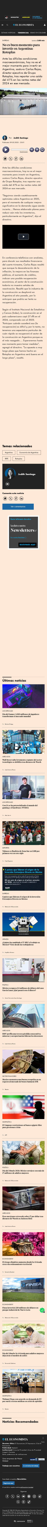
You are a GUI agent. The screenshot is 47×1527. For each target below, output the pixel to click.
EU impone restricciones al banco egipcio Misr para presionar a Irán (22, 1126)
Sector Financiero (9, 1076)
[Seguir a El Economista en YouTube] (23, 1496)
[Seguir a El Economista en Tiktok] (29, 1501)
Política (5, 985)
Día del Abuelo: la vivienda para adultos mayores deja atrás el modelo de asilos (23, 1354)
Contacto (12, 1452)
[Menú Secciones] (2, 25)
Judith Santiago (20, 138)
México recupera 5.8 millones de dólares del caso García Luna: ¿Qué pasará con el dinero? (23, 989)
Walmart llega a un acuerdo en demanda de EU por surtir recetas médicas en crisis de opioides (22, 1400)
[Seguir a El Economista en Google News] (18, 1501)
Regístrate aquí (8, 1483)
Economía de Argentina (29, 452)
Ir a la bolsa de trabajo (31, 1466)
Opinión (5, 939)
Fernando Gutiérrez (10, 1363)
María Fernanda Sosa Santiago (13, 998)
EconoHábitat (7, 1259)
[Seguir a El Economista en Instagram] (34, 1496)
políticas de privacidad (26, 1487)
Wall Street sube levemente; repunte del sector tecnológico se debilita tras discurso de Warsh (22, 761)
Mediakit (15, 1448)
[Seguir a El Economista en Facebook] (7, 1496)
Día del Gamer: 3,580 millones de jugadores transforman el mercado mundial (21, 715)
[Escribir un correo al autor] (7, 484)
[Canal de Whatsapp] (42, 1310)
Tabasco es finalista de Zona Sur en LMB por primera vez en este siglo (21, 852)
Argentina (9, 452)
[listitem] (5, 149)
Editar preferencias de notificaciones (14, 1454)
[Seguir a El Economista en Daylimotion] (39, 1496)
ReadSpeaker (24, 151)
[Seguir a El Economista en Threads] (23, 1501)
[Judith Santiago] (4, 137)
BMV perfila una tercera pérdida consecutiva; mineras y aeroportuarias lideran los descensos (22, 1035)
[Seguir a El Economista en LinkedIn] (18, 1496)
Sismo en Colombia (38, 33)
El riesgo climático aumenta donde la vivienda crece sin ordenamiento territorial (22, 1263)
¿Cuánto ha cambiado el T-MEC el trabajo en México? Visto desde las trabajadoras (21, 943)
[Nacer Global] (37, 1460)
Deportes (5, 848)
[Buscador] (7, 25)
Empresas (5, 40)
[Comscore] (19, 1521)
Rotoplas (18, 459)
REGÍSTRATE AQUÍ (27, 545)
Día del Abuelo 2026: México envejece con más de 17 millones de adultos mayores (23, 1172)
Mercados (6, 757)
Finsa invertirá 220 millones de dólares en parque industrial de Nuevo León (20, 1309)
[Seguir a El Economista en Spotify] (29, 1496)
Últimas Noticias (8, 33)
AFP (6, 1135)
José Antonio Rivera (10, 769)
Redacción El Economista (11, 906)
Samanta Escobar (9, 1272)
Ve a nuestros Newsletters (17, 538)
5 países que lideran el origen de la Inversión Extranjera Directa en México (21, 898)
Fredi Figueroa (9, 861)
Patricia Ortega (9, 724)
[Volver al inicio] (23, 1439)
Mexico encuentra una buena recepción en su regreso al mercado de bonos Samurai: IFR (21, 1080)
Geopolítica (7, 1122)
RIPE (6, 459)
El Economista (20, 1443)
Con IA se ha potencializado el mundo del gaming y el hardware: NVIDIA (20, 806)
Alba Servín (8, 815)
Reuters (7, 1089)
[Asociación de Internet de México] (30, 1521)
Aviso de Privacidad (20, 1450)
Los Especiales (7, 711)
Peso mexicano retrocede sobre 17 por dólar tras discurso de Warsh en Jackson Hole (23, 1217)
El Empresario (30, 1443)
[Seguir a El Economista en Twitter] (12, 1496)
